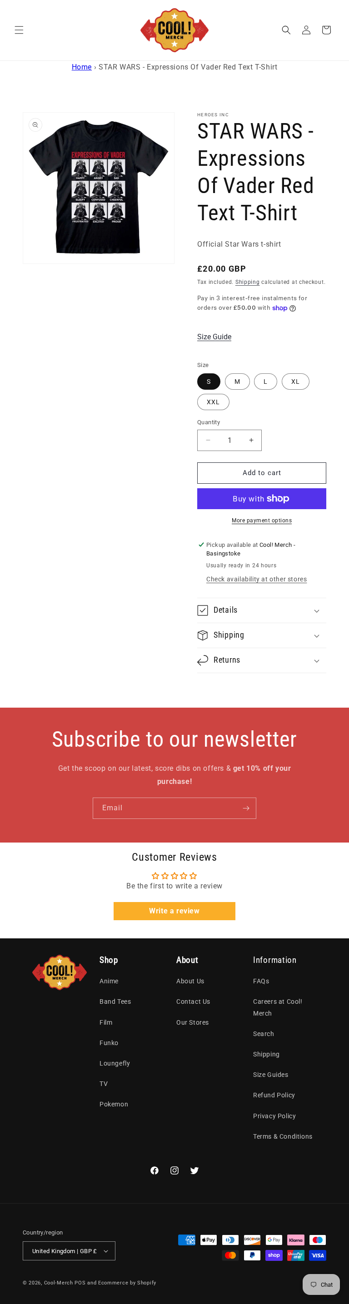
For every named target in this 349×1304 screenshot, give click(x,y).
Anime (109, 981)
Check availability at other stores (256, 579)
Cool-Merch (58, 1283)
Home (82, 67)
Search (263, 1033)
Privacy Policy (274, 1116)
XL (295, 381)
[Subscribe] (246, 808)
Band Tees (115, 1001)
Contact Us (193, 1001)
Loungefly (115, 1063)
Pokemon (114, 1104)
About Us (190, 981)
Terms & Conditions (283, 1136)
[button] (19, 30)
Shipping (247, 282)
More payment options (262, 520)
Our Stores (192, 1022)
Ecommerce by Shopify (127, 1283)
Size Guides (271, 1074)
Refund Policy (274, 1095)
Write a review (174, 911)
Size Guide (214, 336)
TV (104, 1083)
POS (80, 1283)
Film (106, 1022)
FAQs (261, 981)
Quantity (208, 422)
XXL (213, 402)
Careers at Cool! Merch (278, 1007)
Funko (109, 1042)
